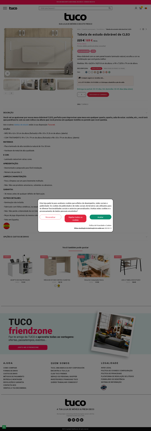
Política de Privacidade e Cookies (100, 225)
